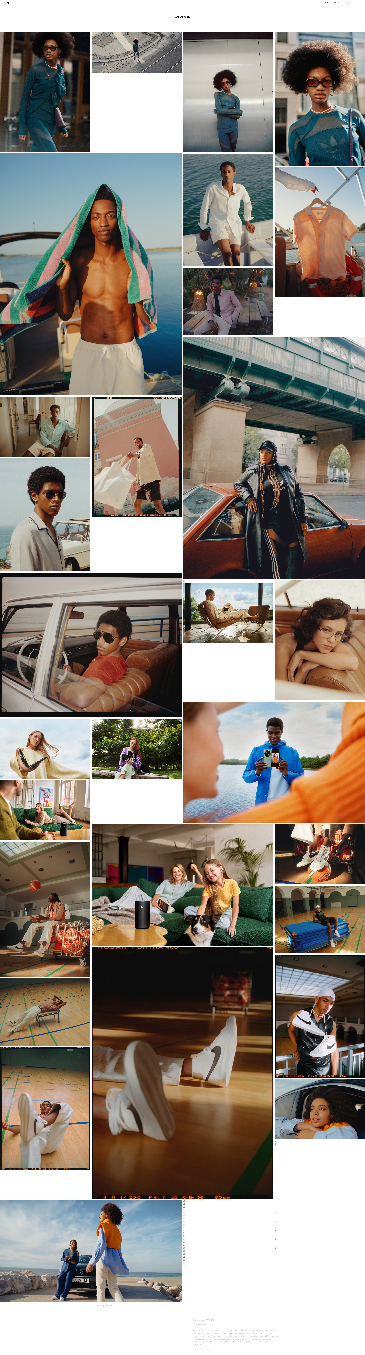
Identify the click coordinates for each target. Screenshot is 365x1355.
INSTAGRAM (200, 1349)
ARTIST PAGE (188, 1349)
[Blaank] (6, 3)
